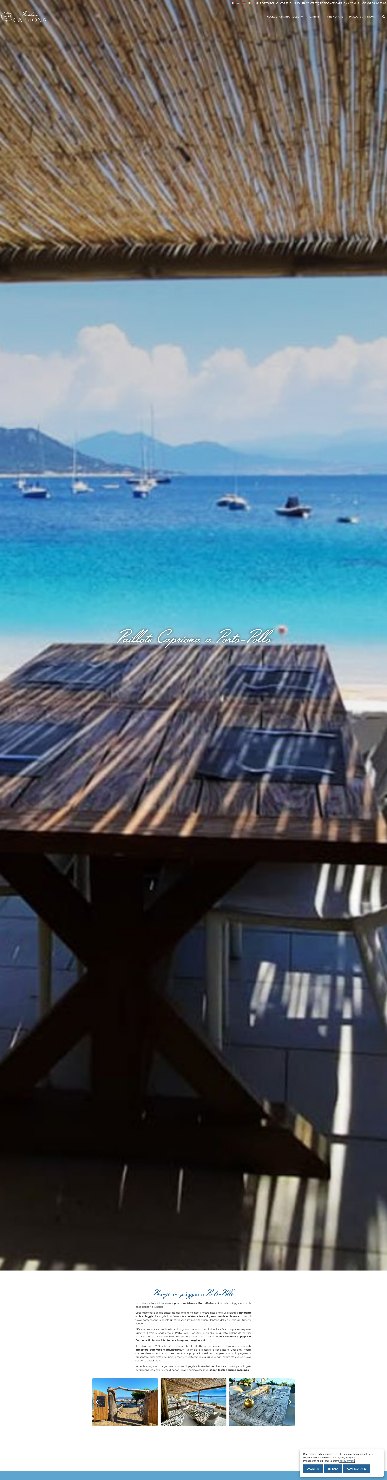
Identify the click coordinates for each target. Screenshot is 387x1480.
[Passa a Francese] (232, 3)
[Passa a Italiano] (249, 3)
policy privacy (347, 1461)
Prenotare (335, 16)
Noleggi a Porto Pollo (283, 16)
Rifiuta (333, 1468)
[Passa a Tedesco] (244, 3)
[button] (383, 16)
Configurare (356, 1468)
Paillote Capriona (362, 16)
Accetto (313, 1468)
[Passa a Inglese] (238, 3)
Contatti (315, 16)
